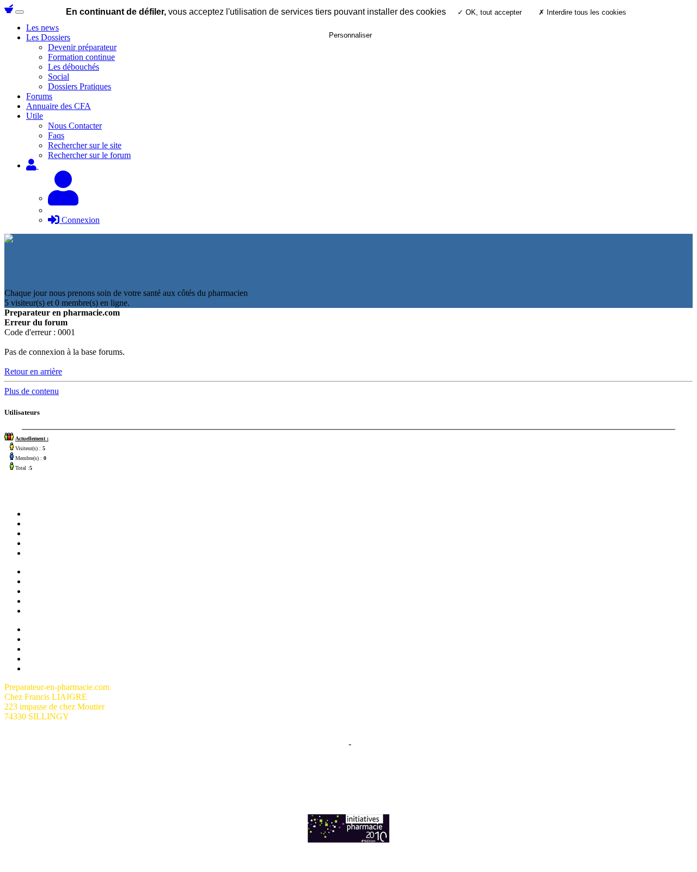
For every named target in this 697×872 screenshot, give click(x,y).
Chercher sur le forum (63, 553)
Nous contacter (52, 533)
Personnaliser (350, 35)
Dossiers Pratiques (79, 86)
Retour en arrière (33, 371)
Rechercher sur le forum (89, 155)
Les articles (45, 543)
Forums (39, 96)
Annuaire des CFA (58, 106)
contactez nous (469, 772)
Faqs (56, 135)
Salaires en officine (58, 571)
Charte (334, 743)
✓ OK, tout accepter (489, 12)
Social (58, 76)
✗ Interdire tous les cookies (582, 12)
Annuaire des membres (65, 639)
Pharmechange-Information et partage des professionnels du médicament (348, 781)
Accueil (39, 513)
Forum (37, 523)
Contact (366, 743)
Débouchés (45, 600)
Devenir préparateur (60, 581)
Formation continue (81, 57)
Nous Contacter (75, 125)
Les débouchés (73, 66)
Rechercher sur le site (84, 145)
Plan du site (46, 629)
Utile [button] (34, 115)
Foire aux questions (59, 648)
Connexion (79, 220)
